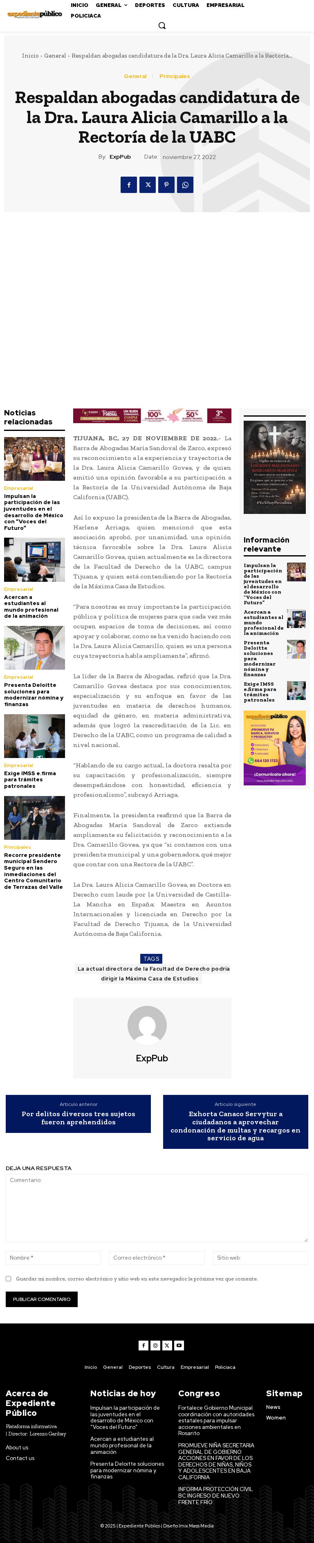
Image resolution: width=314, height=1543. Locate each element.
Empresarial (18, 488)
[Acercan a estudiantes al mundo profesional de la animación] (34, 559)
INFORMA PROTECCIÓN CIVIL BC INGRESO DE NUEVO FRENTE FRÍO (215, 1495)
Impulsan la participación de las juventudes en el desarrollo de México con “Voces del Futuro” (33, 512)
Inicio (30, 55)
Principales (174, 76)
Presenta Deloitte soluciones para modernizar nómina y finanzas (33, 695)
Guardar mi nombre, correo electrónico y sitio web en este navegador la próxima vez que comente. (137, 1279)
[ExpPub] (152, 1025)
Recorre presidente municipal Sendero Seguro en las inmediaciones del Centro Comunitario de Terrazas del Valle (33, 871)
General (55, 55)
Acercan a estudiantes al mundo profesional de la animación (31, 607)
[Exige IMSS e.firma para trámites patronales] (34, 736)
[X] (147, 185)
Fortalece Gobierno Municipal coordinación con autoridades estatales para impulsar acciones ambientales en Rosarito (216, 1420)
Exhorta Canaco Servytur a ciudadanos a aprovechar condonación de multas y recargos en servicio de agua (235, 1126)
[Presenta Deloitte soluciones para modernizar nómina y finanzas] (34, 648)
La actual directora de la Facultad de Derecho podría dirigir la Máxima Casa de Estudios (154, 973)
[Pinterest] (166, 185)
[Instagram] (155, 1345)
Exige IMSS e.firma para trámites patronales (30, 779)
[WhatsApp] (185, 185)
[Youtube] (179, 1345)
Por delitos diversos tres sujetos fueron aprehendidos (78, 1118)
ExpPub (120, 156)
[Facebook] (129, 185)
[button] (162, 25)
